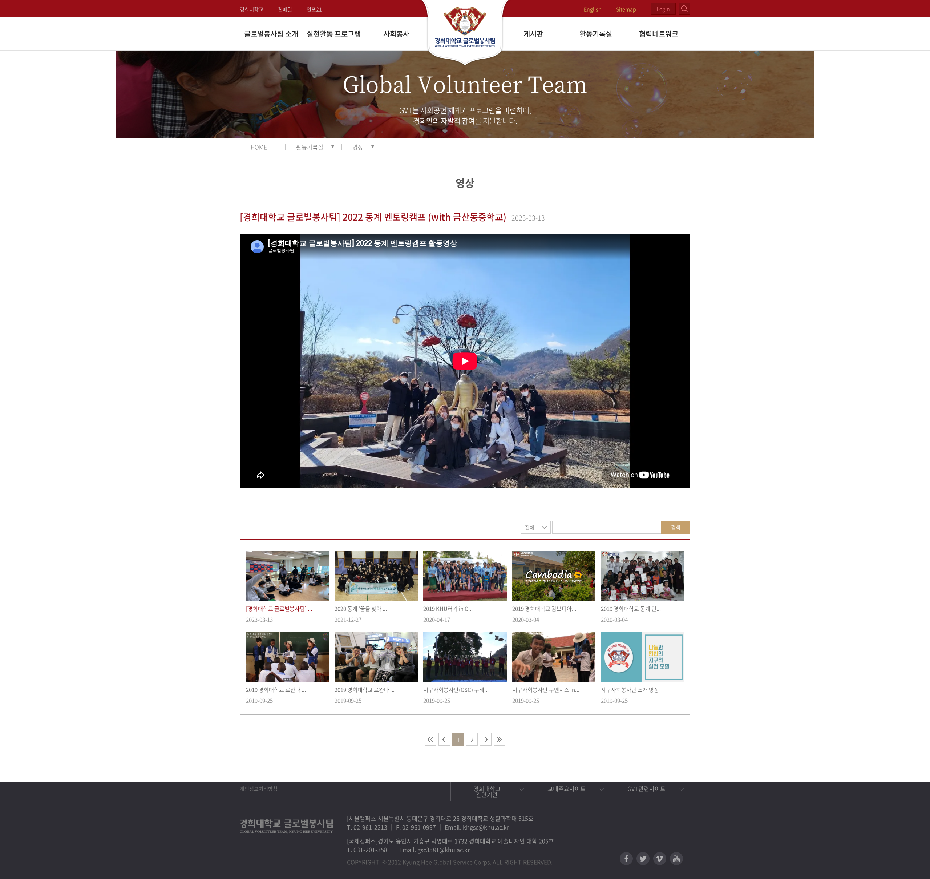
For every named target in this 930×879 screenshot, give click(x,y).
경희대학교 (251, 9)
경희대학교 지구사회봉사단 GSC (465, 33)
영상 (357, 146)
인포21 (314, 9)
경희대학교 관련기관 (487, 791)
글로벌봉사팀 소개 (271, 33)
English (593, 9)
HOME (259, 146)
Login (663, 8)
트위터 (643, 858)
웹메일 (285, 9)
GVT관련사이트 (646, 788)
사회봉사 (396, 33)
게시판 (533, 33)
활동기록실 (595, 33)
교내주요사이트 (566, 788)
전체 (529, 527)
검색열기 (684, 9)
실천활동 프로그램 (334, 33)
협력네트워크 (658, 33)
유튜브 (676, 858)
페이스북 (626, 858)
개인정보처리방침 (259, 788)
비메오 (659, 858)
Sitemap (626, 9)
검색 (675, 527)
